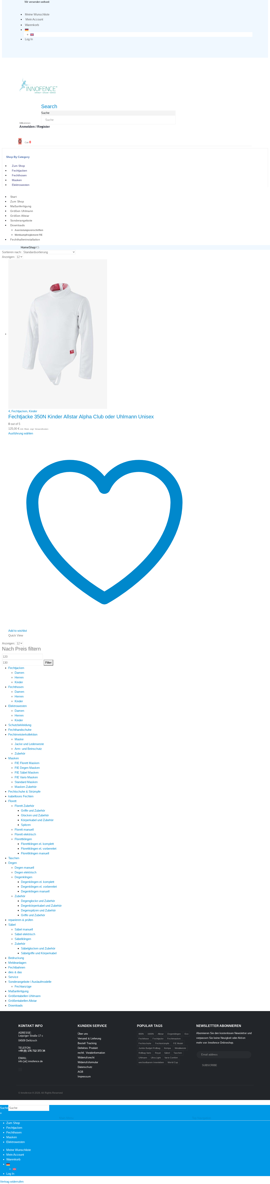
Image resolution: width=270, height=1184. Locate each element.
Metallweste (180, 1048)
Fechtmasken (174, 1038)
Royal (157, 1053)
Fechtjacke (158, 1038)
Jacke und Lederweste (29, 744)
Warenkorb (32, 25)
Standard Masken (26, 782)
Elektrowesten (20, 184)
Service (13, 977)
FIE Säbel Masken (27, 772)
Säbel (12, 924)
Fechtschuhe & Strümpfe (24, 791)
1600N (150, 1034)
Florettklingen (23, 839)
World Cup (173, 1062)
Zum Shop (18, 165)
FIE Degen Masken (27, 767)
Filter (48, 662)
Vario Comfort (171, 1057)
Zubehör (20, 753)
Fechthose (144, 1038)
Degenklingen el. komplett (37, 881)
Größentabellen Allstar (22, 1000)
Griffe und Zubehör (33, 810)
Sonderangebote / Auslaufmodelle (29, 981)
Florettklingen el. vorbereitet (38, 848)
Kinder (33, 411)
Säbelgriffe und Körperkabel (39, 953)
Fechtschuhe (145, 1043)
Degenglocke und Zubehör (38, 901)
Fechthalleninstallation (25, 239)
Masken (17, 180)
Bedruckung (16, 958)
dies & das (15, 972)
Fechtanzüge (23, 986)
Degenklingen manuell (35, 891)
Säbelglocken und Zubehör (38, 948)
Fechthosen (19, 175)
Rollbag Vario (145, 1053)
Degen (12, 862)
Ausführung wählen (20, 433)
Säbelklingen (23, 939)
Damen (19, 672)
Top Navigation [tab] (201, 1118)
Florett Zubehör (24, 805)
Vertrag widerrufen (12, 1181)
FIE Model (178, 1043)
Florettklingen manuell (35, 853)
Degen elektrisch (25, 872)
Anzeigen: (8, 257)
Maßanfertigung (18, 991)
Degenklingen (23, 877)
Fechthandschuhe (19, 729)
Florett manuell (24, 829)
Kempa (167, 1048)
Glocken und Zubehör (35, 815)
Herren (19, 677)
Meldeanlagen (17, 962)
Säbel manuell (24, 929)
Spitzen (26, 824)
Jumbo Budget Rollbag (149, 1048)
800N (141, 1034)
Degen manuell (24, 867)
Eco (186, 1034)
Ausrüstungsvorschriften (29, 230)
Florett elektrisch (25, 834)
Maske (19, 739)
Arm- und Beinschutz (28, 748)
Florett (12, 801)
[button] (49, 106)
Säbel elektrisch (25, 934)
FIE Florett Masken (27, 763)
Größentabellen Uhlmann (24, 996)
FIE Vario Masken (26, 777)
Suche (45, 112)
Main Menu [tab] (66, 1118)
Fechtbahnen (16, 967)
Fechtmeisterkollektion (22, 734)
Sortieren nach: (12, 252)
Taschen (13, 858)
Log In (29, 39)
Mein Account (34, 19)
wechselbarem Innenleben (151, 1062)
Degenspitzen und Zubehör (38, 910)
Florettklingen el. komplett (37, 843)
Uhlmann (143, 1057)
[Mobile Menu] (21, 62)
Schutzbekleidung (19, 725)
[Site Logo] (38, 85)
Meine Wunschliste (37, 14)
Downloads (17, 225)
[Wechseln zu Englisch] (32, 34)
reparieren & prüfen (20, 920)
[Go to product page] (104, 334)
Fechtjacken (19, 170)
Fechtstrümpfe (162, 1043)
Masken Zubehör (26, 786)
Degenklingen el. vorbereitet (39, 886)
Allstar (161, 1034)
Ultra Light (156, 1057)
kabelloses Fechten (20, 796)
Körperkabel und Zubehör (37, 820)
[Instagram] (21, 1069)
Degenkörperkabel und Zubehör (41, 905)
